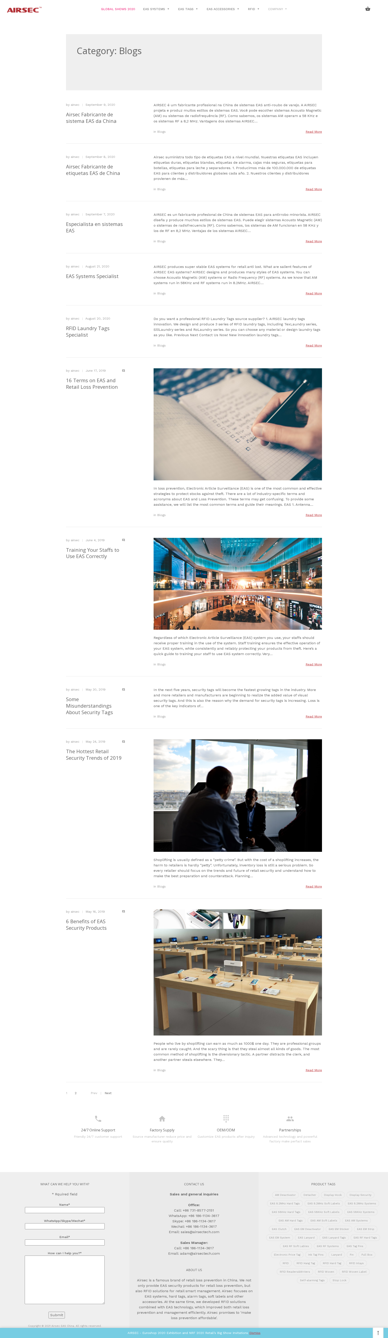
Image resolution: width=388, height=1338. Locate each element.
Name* (64, 1204)
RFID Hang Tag (306, 1263)
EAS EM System (279, 1237)
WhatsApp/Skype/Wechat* (64, 1221)
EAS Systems (154, 9)
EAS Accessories (221, 9)
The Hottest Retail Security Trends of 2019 (94, 754)
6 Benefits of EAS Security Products (86, 924)
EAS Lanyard (306, 1237)
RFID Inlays (356, 1263)
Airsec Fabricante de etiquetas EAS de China (93, 169)
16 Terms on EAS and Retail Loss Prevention (92, 383)
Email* (65, 1237)
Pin (352, 1254)
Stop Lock (339, 1280)
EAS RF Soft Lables (296, 1246)
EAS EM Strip (365, 1229)
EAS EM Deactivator (307, 1229)
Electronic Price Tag (287, 1254)
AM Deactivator (285, 1195)
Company (276, 9)
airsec (75, 104)
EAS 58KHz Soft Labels (324, 1212)
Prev (94, 1093)
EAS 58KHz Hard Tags (286, 1212)
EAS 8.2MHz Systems (362, 1203)
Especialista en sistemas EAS (94, 227)
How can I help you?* (65, 1253)
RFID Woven (326, 1271)
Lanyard (336, 1254)
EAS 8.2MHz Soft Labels (324, 1203)
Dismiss (254, 1333)
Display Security (360, 1195)
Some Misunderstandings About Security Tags (89, 705)
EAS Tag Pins (355, 1246)
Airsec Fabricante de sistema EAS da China (91, 117)
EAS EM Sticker (339, 1229)
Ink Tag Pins (316, 1254)
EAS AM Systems (356, 1220)
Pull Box (367, 1254)
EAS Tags (186, 9)
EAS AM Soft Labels (324, 1220)
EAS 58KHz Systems (361, 1212)
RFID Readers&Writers (295, 1271)
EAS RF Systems (328, 1246)
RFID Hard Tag (332, 1263)
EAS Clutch (279, 1229)
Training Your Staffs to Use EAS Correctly (92, 553)
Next (108, 1093)
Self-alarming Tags (312, 1280)
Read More (314, 131)
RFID (252, 9)
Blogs (161, 131)
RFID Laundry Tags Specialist (88, 331)
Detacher (310, 1195)
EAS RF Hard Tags (365, 1237)
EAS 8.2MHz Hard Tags (285, 1203)
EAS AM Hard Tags (291, 1220)
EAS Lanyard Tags (334, 1237)
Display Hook (333, 1195)
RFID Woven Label (354, 1271)
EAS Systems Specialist (92, 276)
